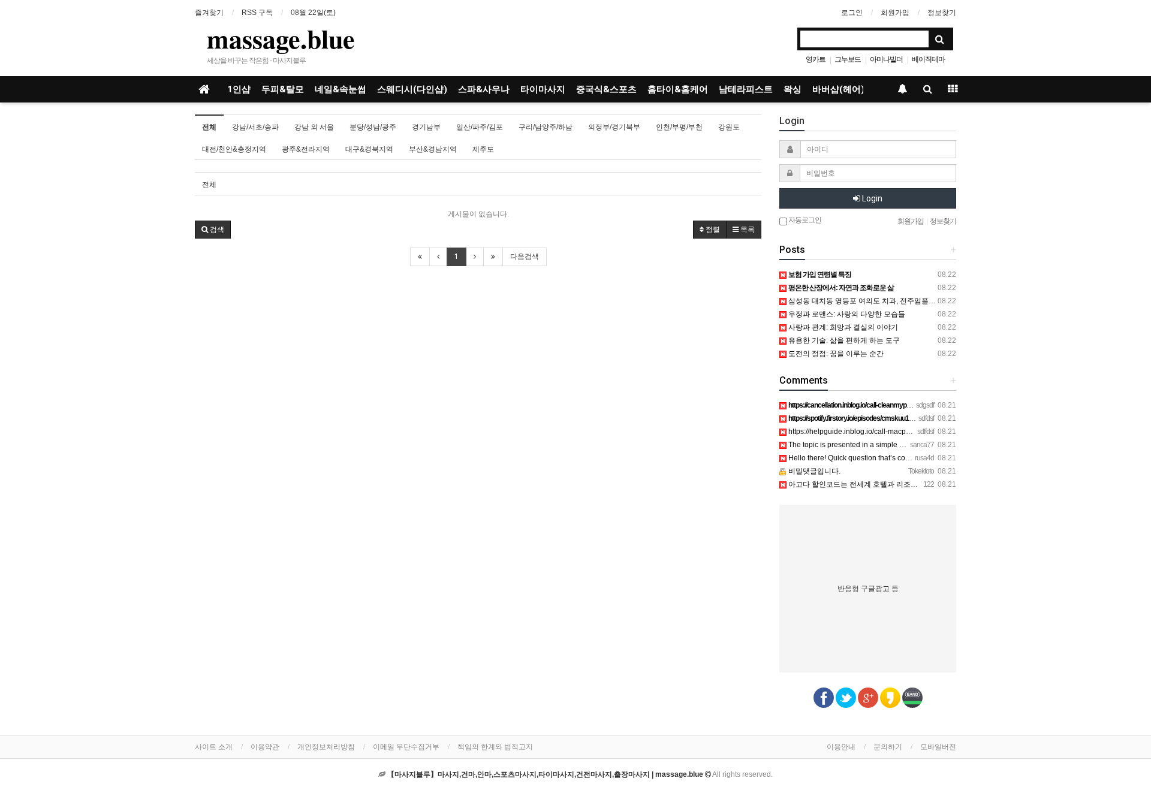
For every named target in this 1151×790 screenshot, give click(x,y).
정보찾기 (941, 12)
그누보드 (847, 59)
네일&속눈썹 (340, 89)
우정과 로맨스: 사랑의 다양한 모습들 (846, 314)
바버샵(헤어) (838, 89)
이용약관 (265, 747)
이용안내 (841, 747)
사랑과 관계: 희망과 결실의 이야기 (842, 327)
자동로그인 (804, 220)
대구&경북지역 (369, 149)
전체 (209, 127)
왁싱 (793, 89)
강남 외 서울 (314, 127)
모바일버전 (938, 747)
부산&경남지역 (433, 149)
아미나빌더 (886, 59)
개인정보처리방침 (326, 747)
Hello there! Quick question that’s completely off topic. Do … (884, 458)
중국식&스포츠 (606, 89)
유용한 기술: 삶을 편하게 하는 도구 (843, 340)
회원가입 (895, 12)
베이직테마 (928, 59)
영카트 (815, 59)
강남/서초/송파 (255, 127)
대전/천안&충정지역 (234, 149)
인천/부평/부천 (679, 127)
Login (871, 198)
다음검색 (524, 256)
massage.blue (281, 38)
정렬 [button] (712, 229)
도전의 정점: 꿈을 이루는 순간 (835, 353)
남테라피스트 (746, 89)
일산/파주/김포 (479, 127)
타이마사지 (542, 89)
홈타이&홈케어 (677, 89)
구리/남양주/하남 (546, 127)
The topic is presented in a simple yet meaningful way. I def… (886, 445)
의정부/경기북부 (614, 127)
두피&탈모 (282, 89)
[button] (213, 230)
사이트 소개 (214, 747)
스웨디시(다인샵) (412, 89)
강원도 (729, 127)
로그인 (852, 12)
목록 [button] (747, 229)
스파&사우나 (484, 89)
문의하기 (887, 747)
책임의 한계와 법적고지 (495, 747)
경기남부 (426, 127)
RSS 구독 (257, 12)
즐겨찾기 (209, 12)
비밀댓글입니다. (813, 471)
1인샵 (239, 89)
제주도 (483, 149)
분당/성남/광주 (372, 127)
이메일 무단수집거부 (406, 747)
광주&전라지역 (306, 149)
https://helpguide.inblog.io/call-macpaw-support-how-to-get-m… (891, 431)
